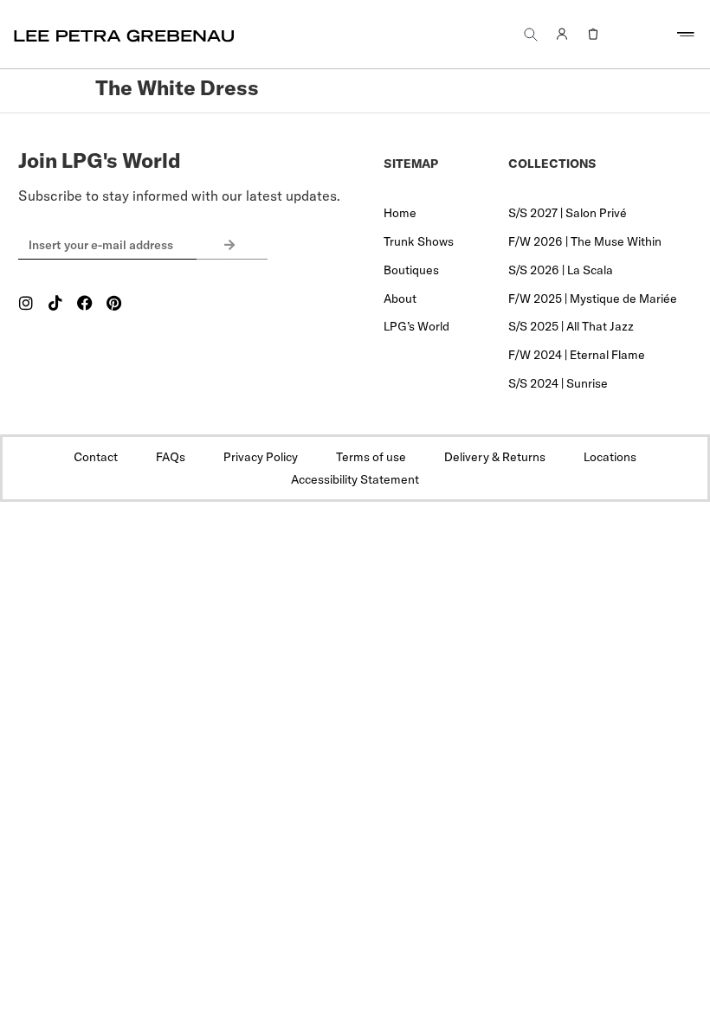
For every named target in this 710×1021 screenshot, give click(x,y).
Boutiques (411, 270)
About (400, 298)
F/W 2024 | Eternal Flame (576, 355)
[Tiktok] (55, 303)
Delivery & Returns (494, 457)
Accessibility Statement (355, 479)
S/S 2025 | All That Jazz (571, 326)
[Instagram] (26, 303)
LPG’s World (416, 326)
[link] (562, 34)
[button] (530, 34)
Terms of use (371, 457)
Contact (96, 457)
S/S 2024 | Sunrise (558, 383)
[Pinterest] (114, 303)
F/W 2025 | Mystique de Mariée (592, 298)
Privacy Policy (260, 457)
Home (400, 213)
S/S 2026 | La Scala (560, 270)
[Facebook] (85, 303)
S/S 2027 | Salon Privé (567, 213)
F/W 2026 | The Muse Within (585, 241)
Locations (610, 457)
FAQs (170, 457)
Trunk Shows (419, 241)
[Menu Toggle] (685, 34)
